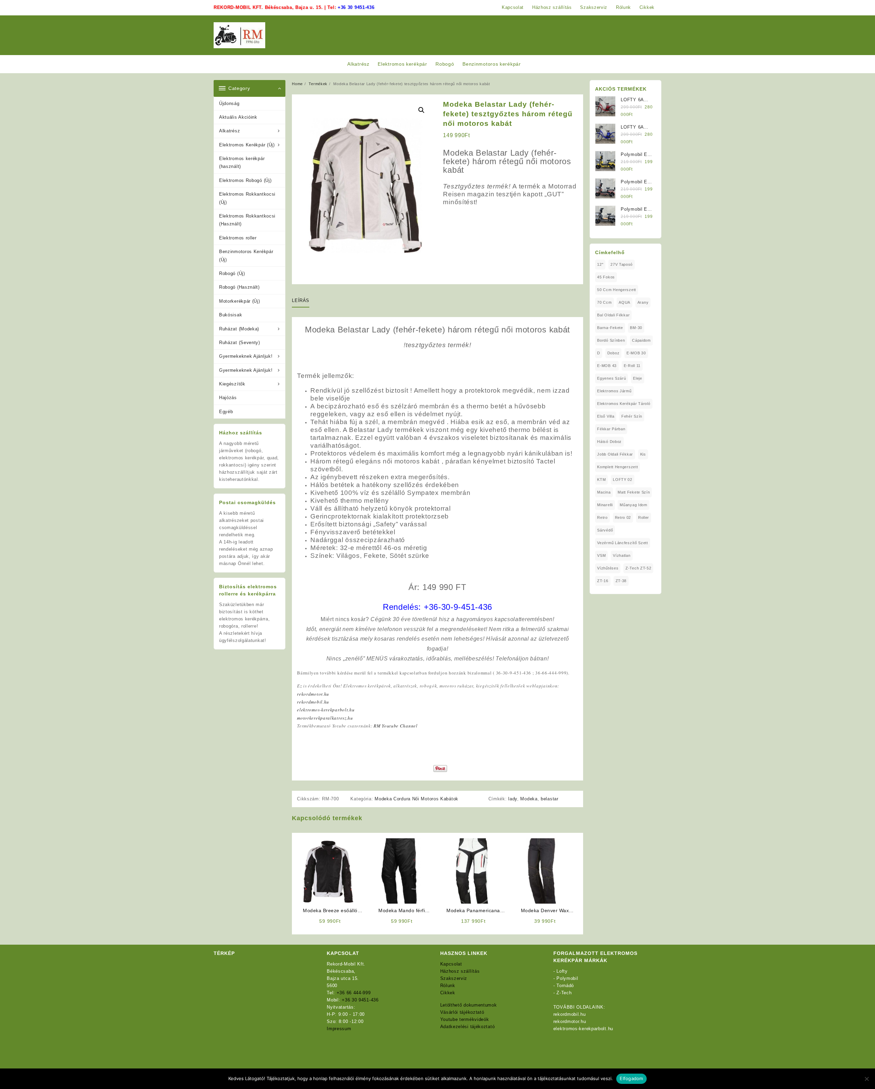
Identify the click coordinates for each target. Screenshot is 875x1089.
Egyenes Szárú (611, 378)
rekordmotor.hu (313, 694)
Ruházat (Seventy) (239, 342)
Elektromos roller (238, 237)
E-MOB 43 (607, 366)
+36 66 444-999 (354, 992)
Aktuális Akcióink (238, 117)
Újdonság (229, 103)
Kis (643, 454)
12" (600, 264)
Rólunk (447, 985)
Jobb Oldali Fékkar (615, 454)
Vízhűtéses (607, 568)
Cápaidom (641, 340)
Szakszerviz (454, 978)
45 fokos (606, 277)
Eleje (637, 378)
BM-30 (636, 328)
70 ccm (604, 302)
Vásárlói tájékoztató (462, 1012)
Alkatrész (229, 130)
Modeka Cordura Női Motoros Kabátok (416, 798)
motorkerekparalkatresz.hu (325, 718)
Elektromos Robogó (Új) (245, 180)
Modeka (528, 798)
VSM (601, 555)
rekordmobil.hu (313, 702)
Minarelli (604, 505)
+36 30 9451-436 (356, 7)
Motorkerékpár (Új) (239, 301)
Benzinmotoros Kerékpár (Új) (246, 255)
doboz (613, 353)
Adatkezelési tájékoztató (467, 1026)
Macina (603, 492)
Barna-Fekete (610, 328)
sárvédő (605, 530)
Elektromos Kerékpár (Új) (247, 144)
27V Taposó (621, 264)
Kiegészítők (232, 383)
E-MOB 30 (636, 353)
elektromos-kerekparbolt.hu (325, 710)
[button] (421, 110)
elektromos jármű (614, 391)
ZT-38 (621, 581)
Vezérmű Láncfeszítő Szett (622, 543)
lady (512, 798)
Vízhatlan (621, 555)
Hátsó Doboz (609, 441)
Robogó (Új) (232, 273)
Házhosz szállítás (460, 971)
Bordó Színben (611, 340)
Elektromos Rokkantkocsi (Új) (247, 198)
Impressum (339, 1028)
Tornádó (565, 985)
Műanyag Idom (633, 505)
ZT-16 (602, 581)
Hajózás (228, 397)
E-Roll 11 (632, 366)
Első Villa (605, 416)
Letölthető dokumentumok (468, 1005)
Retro (602, 517)
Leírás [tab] (300, 300)
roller (643, 517)
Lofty (562, 971)
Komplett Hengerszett (617, 467)
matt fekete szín (634, 492)
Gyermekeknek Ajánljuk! (245, 356)
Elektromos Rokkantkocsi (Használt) (247, 219)
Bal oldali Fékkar (613, 315)
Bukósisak (230, 314)
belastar (549, 798)
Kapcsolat (451, 964)
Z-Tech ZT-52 (638, 568)
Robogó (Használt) (239, 287)
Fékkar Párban (611, 429)
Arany (643, 302)
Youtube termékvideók (464, 1019)
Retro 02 (623, 517)
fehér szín (631, 416)
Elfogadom (631, 1078)
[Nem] (866, 1078)
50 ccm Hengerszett (616, 290)
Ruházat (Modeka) (239, 328)
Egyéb (226, 411)
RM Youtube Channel (396, 726)
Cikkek (447, 992)
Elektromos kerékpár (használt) (242, 162)
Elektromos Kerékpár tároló (623, 404)
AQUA (624, 302)
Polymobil (567, 978)
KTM (601, 479)
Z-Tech (563, 992)
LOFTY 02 (622, 479)
